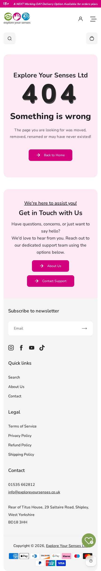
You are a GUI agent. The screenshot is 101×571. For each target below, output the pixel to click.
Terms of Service (22, 426)
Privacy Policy (19, 435)
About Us (54, 266)
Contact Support (54, 281)
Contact (14, 396)
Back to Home (54, 155)
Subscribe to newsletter (33, 311)
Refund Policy (19, 445)
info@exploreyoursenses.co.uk (34, 492)
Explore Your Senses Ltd (67, 545)
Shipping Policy (21, 454)
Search (14, 377)
